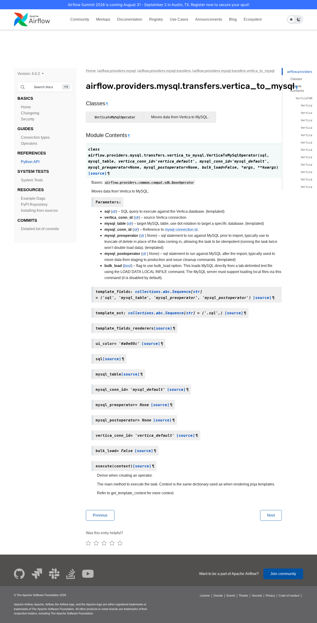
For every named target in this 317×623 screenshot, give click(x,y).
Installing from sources (39, 210)
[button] (30, 73)
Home (26, 107)
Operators (29, 143)
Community (79, 19)
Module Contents (297, 88)
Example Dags (33, 198)
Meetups (103, 19)
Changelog (30, 113)
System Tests (32, 180)
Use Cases (179, 19)
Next (271, 515)
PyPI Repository (34, 204)
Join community (283, 574)
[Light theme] (291, 19)
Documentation (129, 19)
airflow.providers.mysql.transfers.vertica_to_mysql (234, 71)
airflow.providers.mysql (117, 71)
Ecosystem (253, 19)
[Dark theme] (298, 19)
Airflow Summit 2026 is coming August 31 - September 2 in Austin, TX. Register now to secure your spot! (158, 4)
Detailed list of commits (40, 229)
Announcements (208, 19)
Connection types (35, 137)
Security (27, 119)
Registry (156, 19)
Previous (100, 515)
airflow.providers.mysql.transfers (164, 71)
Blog (233, 19)
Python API (30, 162)
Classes (296, 79)
